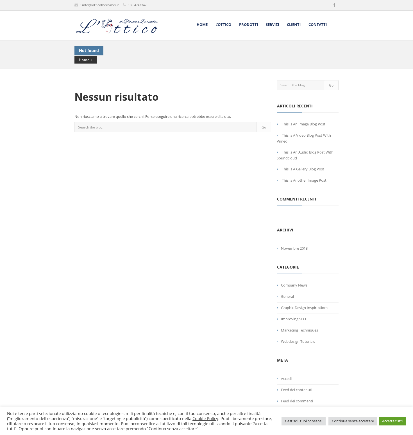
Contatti (317, 24)
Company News (294, 285)
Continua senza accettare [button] (353, 420)
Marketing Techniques (299, 330)
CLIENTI (294, 24)
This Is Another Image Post (304, 180)
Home (202, 24)
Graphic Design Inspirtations (304, 307)
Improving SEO (293, 318)
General (287, 296)
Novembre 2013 (294, 248)
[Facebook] (334, 5)
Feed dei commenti (297, 401)
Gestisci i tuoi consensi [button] (303, 420)
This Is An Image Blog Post (303, 124)
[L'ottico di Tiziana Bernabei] (116, 26)
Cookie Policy (205, 418)
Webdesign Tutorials (298, 341)
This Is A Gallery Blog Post (303, 169)
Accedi (286, 378)
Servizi (272, 24)
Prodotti (248, 24)
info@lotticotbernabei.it (100, 5)
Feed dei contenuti (296, 389)
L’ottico (223, 24)
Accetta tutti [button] (392, 420)
